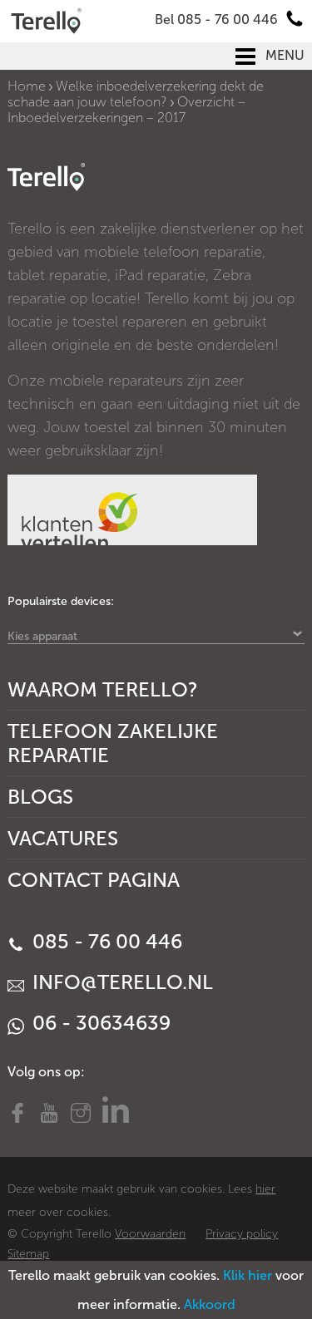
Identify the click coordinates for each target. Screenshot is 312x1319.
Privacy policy (242, 1234)
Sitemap (28, 1254)
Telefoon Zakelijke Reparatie (112, 743)
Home (26, 86)
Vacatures (62, 838)
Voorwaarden (150, 1234)
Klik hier (247, 1275)
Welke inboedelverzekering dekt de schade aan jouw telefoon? (135, 94)
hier (265, 1189)
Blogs (40, 797)
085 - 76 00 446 (104, 941)
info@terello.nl (120, 982)
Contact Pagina (93, 880)
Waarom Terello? (102, 689)
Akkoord (209, 1304)
